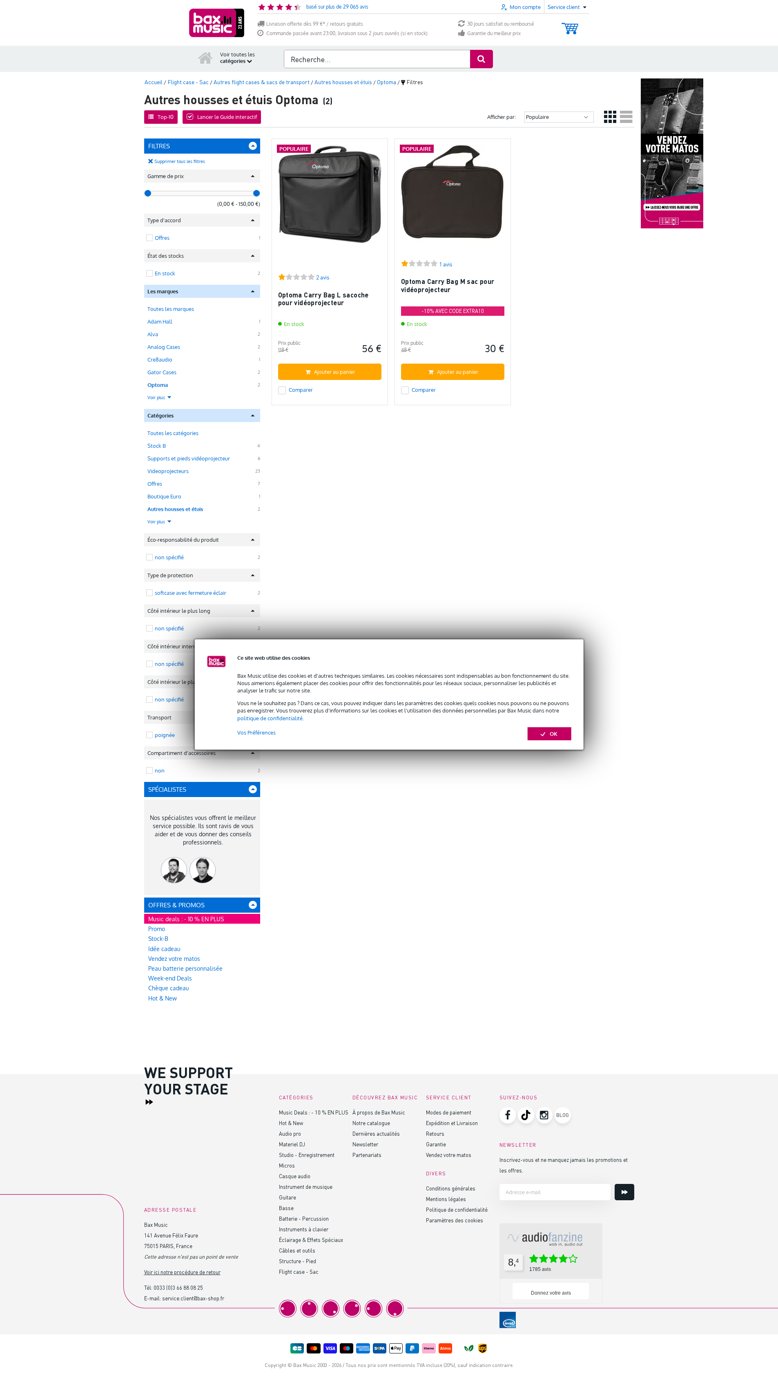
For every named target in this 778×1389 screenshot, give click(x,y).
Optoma (157, 385)
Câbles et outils (297, 1250)
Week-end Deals (170, 978)
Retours (435, 1133)
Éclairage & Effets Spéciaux (311, 1239)
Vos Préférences (256, 732)
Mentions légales (446, 1198)
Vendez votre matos (174, 958)
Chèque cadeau (168, 988)
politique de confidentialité (270, 718)
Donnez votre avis (551, 1293)
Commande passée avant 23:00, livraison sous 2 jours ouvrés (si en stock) (347, 33)
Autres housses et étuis (175, 509)
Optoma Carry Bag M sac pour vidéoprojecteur (448, 285)
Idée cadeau (164, 948)
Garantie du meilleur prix (494, 33)
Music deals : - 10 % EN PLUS (186, 919)
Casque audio (294, 1175)
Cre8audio (159, 359)
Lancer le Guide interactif (227, 117)
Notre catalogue (371, 1122)
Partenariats (366, 1154)
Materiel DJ (292, 1144)
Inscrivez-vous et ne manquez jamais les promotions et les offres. (563, 1165)
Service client (449, 1097)
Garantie (436, 1144)
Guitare (287, 1197)
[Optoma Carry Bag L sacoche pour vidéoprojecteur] (329, 200)
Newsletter (365, 1144)
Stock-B (158, 938)
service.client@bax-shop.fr (193, 1298)
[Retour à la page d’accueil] (205, 57)
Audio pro (290, 1133)
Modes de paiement (448, 1112)
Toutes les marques (170, 309)
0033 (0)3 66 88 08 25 (178, 1287)
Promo (156, 928)
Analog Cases (163, 347)
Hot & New (162, 998)
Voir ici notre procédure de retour (182, 1271)
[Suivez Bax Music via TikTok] (526, 1115)
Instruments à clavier (303, 1229)
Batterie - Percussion (304, 1218)
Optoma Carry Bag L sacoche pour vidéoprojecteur (323, 298)
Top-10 (166, 117)
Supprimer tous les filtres (179, 161)
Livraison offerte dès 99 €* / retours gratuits (314, 24)
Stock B (156, 445)
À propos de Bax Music (378, 1112)
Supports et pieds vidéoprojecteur (188, 458)
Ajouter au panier (334, 371)
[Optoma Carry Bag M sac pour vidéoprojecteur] (452, 200)
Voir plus (156, 397)
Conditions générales (450, 1188)
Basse (286, 1207)
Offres (154, 483)
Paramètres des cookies (454, 1220)
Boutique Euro (164, 496)
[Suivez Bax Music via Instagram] (544, 1115)
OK (553, 733)
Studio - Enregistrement (306, 1154)
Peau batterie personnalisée (185, 968)
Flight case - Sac (299, 1271)
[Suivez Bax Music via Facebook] (507, 1115)
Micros (287, 1165)
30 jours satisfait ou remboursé (500, 24)
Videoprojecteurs (168, 471)
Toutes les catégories (172, 433)
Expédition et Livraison (452, 1122)
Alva (152, 334)
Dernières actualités (376, 1133)
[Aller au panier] (570, 24)
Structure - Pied (297, 1260)
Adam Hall (159, 321)
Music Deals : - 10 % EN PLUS (313, 1112)
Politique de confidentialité (457, 1209)
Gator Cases (161, 372)
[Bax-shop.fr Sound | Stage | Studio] (216, 23)
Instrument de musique (305, 1186)
